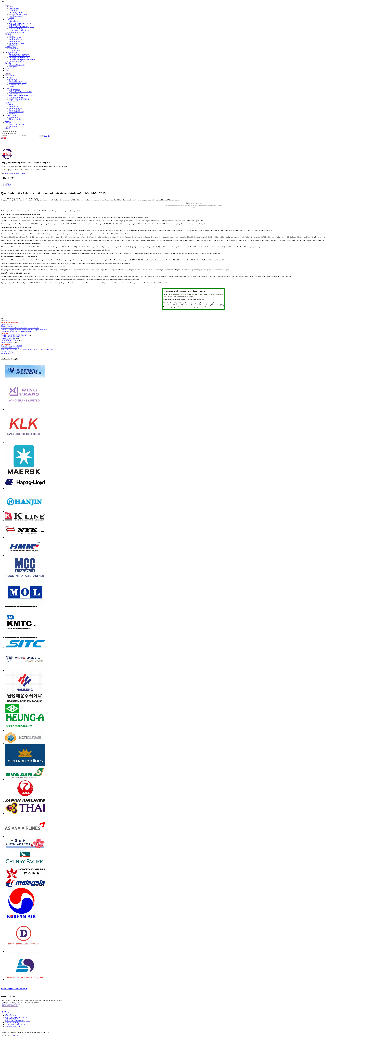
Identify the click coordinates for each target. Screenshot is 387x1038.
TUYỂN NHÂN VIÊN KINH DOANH (14, 335)
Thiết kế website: (6, 1035)
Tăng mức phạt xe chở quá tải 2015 (12, 346)
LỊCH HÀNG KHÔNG (16, 61)
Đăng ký (47, 136)
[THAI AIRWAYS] (25, 813)
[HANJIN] (25, 511)
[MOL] (25, 605)
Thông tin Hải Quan (15, 39)
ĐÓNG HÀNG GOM (16, 28)
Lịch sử (11, 18)
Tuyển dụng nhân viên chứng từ (14, 989)
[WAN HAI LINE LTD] (25, 670)
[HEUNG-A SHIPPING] (25, 730)
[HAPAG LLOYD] (25, 488)
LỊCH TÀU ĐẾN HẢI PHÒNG (19, 56)
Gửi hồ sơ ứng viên (15, 50)
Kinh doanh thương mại (16, 32)
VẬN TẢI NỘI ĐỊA (15, 25)
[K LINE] (25, 520)
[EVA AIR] (25, 779)
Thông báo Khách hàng (16, 43)
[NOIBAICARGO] (25, 743)
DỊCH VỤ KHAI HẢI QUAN (19, 30)
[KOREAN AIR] (21, 919)
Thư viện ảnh (13, 67)
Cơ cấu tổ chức (14, 9)
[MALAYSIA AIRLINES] (25, 886)
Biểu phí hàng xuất (7, 326)
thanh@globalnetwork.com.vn (15, 173)
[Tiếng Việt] (5, 138)
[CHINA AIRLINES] (25, 849)
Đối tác (7, 68)
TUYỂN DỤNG (10, 47)
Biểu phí (11, 36)
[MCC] (25, 578)
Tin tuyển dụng (14, 48)
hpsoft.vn (15, 1035)
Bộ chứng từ (13, 45)
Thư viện (8, 63)
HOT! (9, 320)
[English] (2, 138)
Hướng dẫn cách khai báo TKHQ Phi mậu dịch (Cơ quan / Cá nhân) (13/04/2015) (27, 349)
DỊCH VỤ (8, 19)
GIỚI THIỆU (9, 7)
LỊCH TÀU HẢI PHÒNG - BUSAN (21, 57)
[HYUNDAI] (25, 555)
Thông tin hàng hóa (11, 52)
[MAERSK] (23, 475)
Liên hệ (7, 70)
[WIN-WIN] (25, 377)
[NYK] (25, 537)
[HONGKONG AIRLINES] (25, 878)
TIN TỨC (8, 34)
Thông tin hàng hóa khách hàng (19, 54)
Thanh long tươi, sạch (8, 339)
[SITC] (25, 648)
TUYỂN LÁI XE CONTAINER (11, 337)
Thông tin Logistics (15, 38)
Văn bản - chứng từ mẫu (16, 65)
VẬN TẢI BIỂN (14, 21)
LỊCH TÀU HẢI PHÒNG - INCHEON (22, 59)
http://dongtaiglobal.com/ (10, 1006)
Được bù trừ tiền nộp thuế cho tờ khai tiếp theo (16, 331)
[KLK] (24, 442)
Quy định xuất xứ (6, 351)
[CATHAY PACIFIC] (25, 865)
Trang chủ (8, 5)
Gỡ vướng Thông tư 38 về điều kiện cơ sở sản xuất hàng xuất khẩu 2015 (24, 330)
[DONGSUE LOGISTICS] (25, 979)
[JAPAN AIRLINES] (25, 801)
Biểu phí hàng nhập (7, 324)
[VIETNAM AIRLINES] (25, 766)
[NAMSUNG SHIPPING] (24, 703)
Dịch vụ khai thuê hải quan (9, 340)
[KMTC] (21, 637)
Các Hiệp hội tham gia (16, 12)
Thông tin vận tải (14, 41)
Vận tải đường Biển (7, 353)
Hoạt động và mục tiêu (16, 16)
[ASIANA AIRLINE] (25, 836)
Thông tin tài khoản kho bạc (10, 348)
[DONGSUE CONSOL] (24, 951)
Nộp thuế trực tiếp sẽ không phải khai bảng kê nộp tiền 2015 (20, 328)
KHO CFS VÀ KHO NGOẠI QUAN (21, 27)
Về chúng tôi (13, 10)
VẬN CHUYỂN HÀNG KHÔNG (20, 23)
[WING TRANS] (24, 409)
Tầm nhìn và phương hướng (18, 14)
